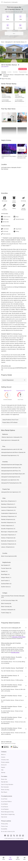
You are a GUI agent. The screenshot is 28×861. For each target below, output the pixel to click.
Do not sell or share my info (8, 831)
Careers (3, 757)
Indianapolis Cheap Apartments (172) (10, 455)
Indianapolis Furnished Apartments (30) (10, 477)
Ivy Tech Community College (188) (9, 600)
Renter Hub (4, 779)
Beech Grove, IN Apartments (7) (8, 501)
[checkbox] (7, 17)
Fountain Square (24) (6, 568)
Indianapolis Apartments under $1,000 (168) (11, 449)
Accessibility (4, 829)
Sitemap (3, 772)
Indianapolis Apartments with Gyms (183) (11, 467)
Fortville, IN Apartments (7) (7, 525)
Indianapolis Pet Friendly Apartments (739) (11, 483)
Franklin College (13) (6, 612)
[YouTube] (17, 835)
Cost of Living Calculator (7, 784)
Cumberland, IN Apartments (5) (8, 544)
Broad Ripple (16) (5, 574)
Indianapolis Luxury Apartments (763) (10, 480)
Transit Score (19, 390)
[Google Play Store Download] (14, 747)
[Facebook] (11, 835)
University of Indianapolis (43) (8, 609)
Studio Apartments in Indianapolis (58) (10, 440)
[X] (14, 835)
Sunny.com (4, 764)
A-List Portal (4, 799)
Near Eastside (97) (5, 565)
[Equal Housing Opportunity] (5, 835)
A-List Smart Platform (6, 801)
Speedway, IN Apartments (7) (8, 504)
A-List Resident (5, 809)
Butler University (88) (6, 603)
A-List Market (4, 804)
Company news (5, 759)
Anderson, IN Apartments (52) (8, 538)
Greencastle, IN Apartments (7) (8, 534)
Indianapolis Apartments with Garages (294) (11, 464)
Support (3, 767)
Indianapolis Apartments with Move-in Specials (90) (13, 452)
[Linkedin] (8, 835)
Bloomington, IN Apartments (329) (9, 531)
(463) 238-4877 (5, 66)
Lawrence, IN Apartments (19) (8, 510)
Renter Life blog (5, 789)
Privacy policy (4, 823)
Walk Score (7, 390)
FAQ (2, 770)
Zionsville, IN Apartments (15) (8, 528)
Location (9, 72)
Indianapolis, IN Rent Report (18, 637)
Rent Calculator (5, 787)
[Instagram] (20, 835)
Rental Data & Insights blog (8, 814)
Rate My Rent (4, 782)
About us (3, 754)
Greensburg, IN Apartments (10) (9, 516)
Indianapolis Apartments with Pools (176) (11, 470)
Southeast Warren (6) (6, 583)
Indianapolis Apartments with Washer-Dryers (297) (13, 473)
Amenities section (15, 652)
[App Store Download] (5, 747)
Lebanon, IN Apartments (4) (7, 547)
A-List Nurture (4, 806)
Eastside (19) (4, 571)
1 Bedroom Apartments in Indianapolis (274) (11, 437)
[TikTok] (23, 835)
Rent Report (4, 792)
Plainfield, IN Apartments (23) (8, 519)
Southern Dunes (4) (6, 586)
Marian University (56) (6, 606)
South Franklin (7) (5, 580)
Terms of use (4, 826)
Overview (3, 72)
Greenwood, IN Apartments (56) (8, 507)
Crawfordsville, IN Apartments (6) (9, 513)
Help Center (4, 817)
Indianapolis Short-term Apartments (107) (11, 492)
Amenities (15, 72)
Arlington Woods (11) (6, 577)
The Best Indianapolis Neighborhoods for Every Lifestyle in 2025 (9, 156)
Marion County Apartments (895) (9, 556)
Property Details (23, 72)
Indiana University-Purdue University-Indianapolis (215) (12, 596)
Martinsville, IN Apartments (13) (8, 541)
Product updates (5, 762)
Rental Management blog (7, 811)
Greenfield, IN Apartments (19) (8, 522)
